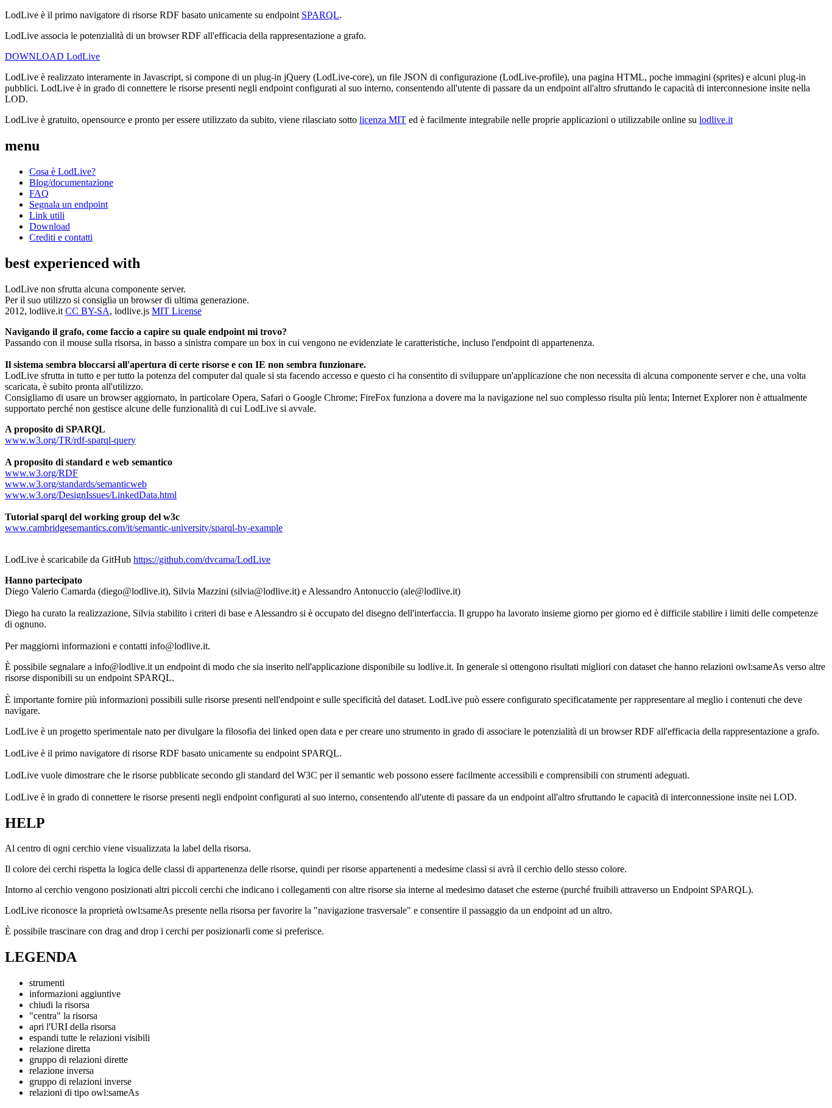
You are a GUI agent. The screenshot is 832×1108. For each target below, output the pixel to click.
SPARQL (320, 15)
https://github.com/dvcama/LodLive (201, 559)
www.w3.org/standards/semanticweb (76, 484)
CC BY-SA (87, 311)
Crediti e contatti (61, 237)
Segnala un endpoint (68, 204)
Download (49, 226)
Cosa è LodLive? (62, 171)
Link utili (47, 215)
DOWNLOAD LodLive (52, 56)
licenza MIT (382, 120)
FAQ (39, 193)
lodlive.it (716, 120)
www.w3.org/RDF (41, 473)
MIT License (177, 311)
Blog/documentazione (71, 182)
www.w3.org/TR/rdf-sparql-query (70, 440)
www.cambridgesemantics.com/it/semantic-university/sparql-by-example (144, 528)
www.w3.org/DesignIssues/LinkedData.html (91, 495)
